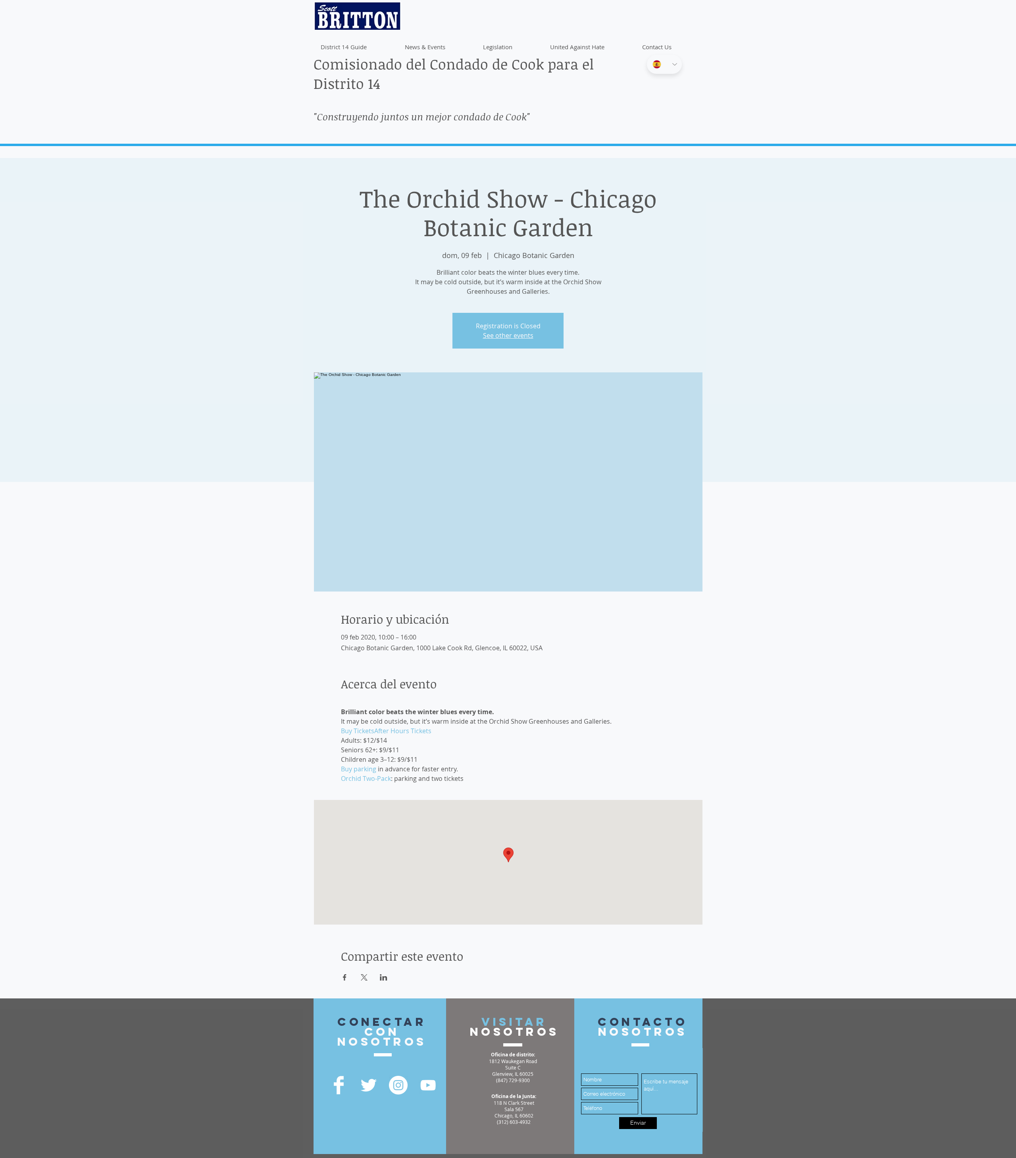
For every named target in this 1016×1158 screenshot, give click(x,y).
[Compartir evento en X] (364, 977)
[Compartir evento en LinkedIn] (383, 977)
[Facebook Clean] (338, 1085)
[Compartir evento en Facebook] (344, 977)
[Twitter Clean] (368, 1085)
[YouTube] (428, 1085)
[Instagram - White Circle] (398, 1085)
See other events (508, 335)
